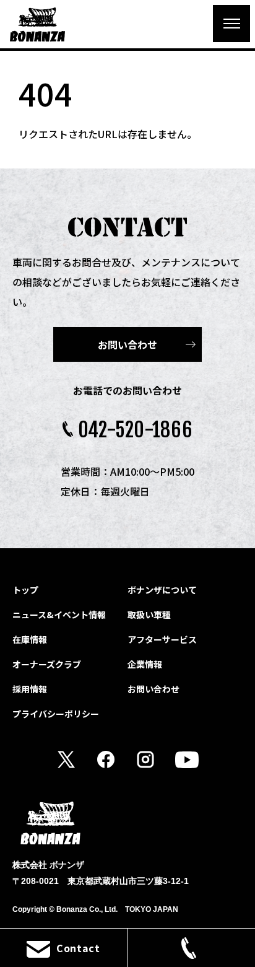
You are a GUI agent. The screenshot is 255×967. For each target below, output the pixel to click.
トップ (25, 590)
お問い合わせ (127, 344)
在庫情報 (29, 639)
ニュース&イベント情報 (59, 614)
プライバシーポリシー (55, 713)
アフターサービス (162, 639)
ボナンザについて (162, 590)
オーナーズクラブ (46, 664)
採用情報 (29, 689)
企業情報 (144, 664)
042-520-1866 (135, 430)
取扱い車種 (149, 614)
